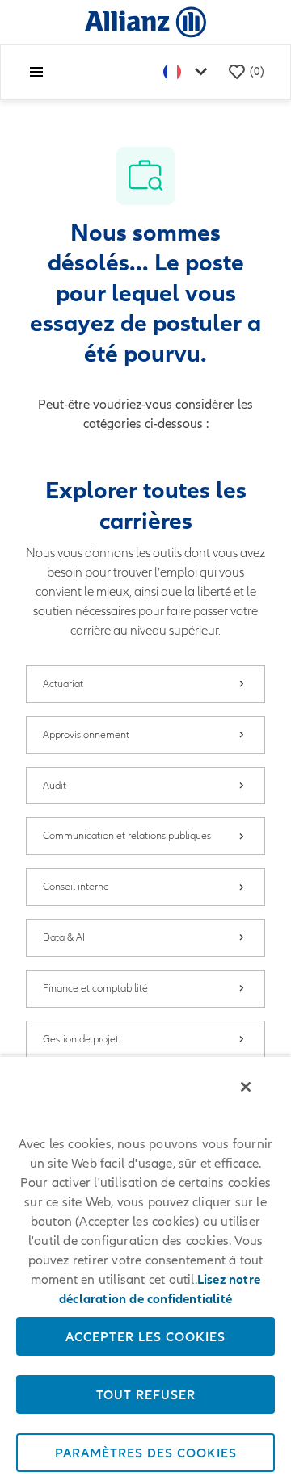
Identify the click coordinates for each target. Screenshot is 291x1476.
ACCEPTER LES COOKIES (145, 1336)
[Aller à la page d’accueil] (145, 21)
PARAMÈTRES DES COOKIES (146, 1452)
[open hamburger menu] (36, 72)
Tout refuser (146, 1394)
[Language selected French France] (188, 72)
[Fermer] (246, 1087)
